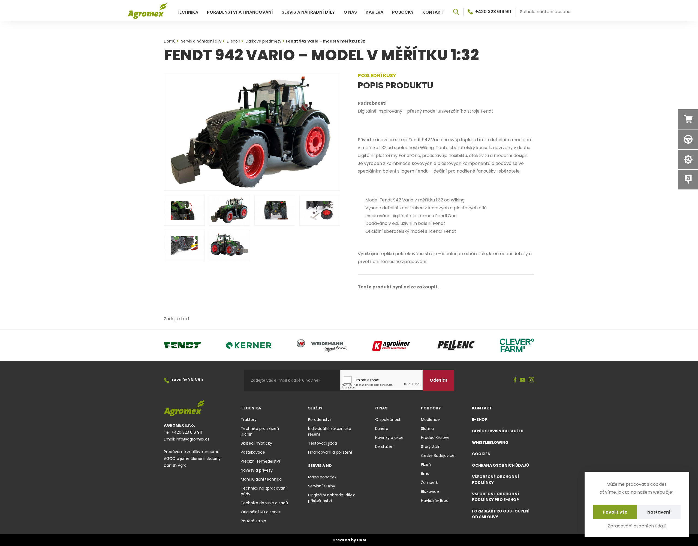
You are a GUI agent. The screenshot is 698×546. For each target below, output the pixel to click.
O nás (350, 12)
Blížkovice (430, 491)
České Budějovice (438, 455)
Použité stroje (253, 521)
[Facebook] (515, 380)
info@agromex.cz (192, 439)
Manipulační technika (261, 479)
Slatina (427, 428)
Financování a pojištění (330, 452)
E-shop (479, 419)
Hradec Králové (435, 437)
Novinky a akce (389, 437)
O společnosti (388, 419)
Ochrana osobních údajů (500, 465)
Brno (425, 473)
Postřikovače (253, 452)
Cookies (481, 454)
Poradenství (319, 419)
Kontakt (432, 12)
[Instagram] (531, 380)
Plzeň (426, 464)
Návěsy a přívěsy (257, 470)
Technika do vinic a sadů (264, 503)
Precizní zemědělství (260, 461)
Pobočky (403, 12)
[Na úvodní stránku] (147, 11)
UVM (361, 540)
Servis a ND (320, 465)
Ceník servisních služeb (498, 431)
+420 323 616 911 (493, 11)
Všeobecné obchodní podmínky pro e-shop (495, 496)
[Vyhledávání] (456, 12)
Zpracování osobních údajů (637, 526)
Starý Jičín (431, 446)
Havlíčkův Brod (435, 500)
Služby (315, 408)
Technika (187, 12)
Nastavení (658, 512)
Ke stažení (385, 446)
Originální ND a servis (260, 512)
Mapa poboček (322, 477)
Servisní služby (321, 486)
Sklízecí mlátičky (256, 443)
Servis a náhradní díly (308, 12)
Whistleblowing (490, 442)
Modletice (430, 419)
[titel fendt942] (252, 132)
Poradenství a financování (240, 12)
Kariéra (374, 12)
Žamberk (429, 482)
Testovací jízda (322, 443)
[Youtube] (522, 380)
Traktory (249, 419)
